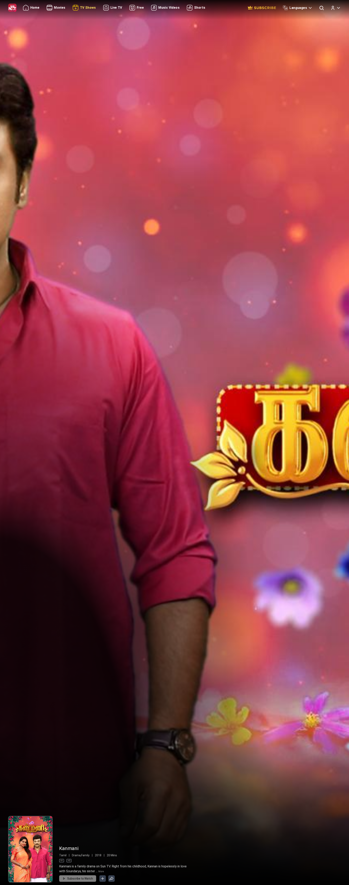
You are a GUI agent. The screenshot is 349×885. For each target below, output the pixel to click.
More (101, 871)
